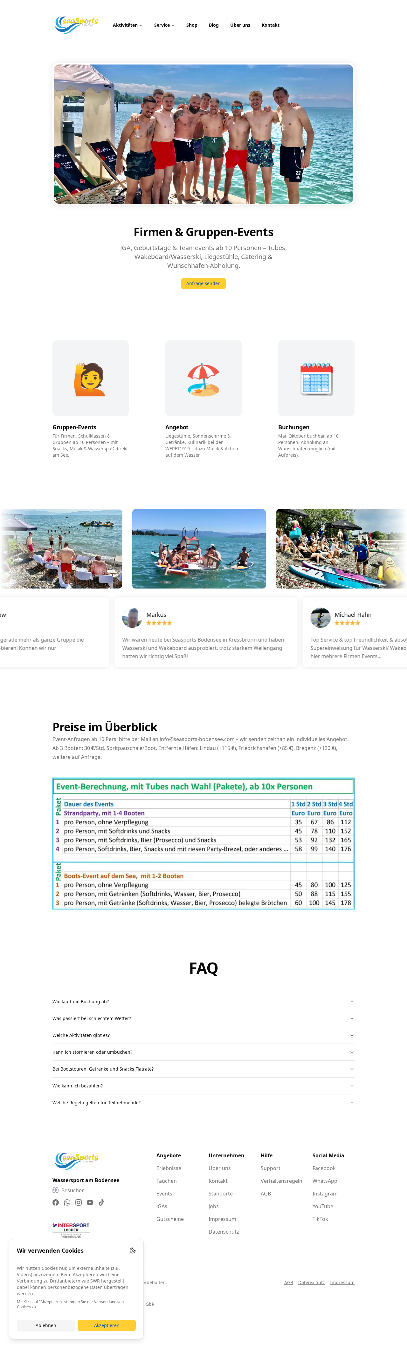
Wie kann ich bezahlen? (77, 1086)
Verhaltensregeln (281, 1180)
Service (162, 25)
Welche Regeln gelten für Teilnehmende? (96, 1103)
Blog (214, 25)
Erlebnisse (168, 1168)
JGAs (161, 1206)
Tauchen (166, 1180)
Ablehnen (46, 1325)
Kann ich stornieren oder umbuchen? (92, 1052)
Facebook (324, 1168)
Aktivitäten (125, 25)
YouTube (323, 1206)
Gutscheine (170, 1218)
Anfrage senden (203, 283)
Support (270, 1168)
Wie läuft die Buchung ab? (80, 1001)
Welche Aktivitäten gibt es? (81, 1035)
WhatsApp (325, 1180)
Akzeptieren (107, 1325)
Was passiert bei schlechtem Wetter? (91, 1018)
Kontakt (270, 25)
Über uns (240, 25)
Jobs (214, 1206)
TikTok (320, 1218)
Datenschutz (224, 1231)
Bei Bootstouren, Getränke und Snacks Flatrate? (103, 1069)
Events (164, 1193)
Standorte (221, 1193)
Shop (191, 25)
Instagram (325, 1193)
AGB (266, 1193)
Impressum (222, 1218)
